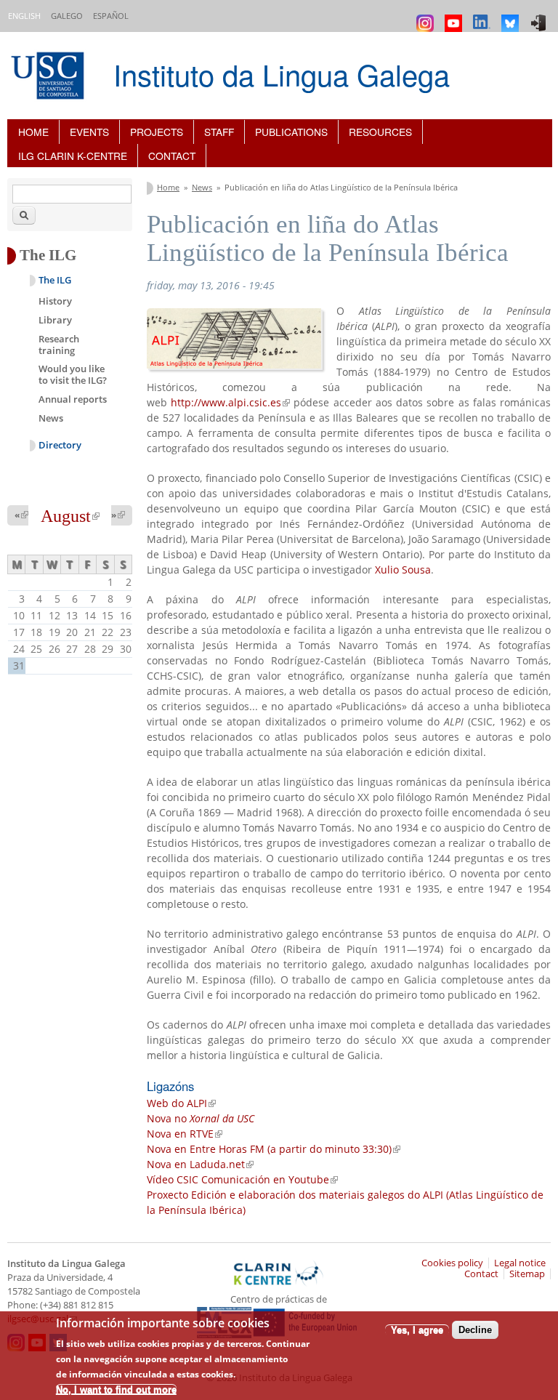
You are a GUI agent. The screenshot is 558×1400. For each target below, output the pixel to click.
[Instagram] (426, 16)
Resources (380, 131)
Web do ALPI (181, 1103)
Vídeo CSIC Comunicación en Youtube (242, 1179)
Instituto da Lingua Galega (281, 73)
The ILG (55, 280)
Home (33, 131)
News (202, 187)
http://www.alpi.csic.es (230, 402)
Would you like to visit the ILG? (73, 374)
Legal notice (520, 1263)
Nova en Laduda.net (200, 1164)
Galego (67, 15)
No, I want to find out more (116, 1389)
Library (55, 319)
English (24, 15)
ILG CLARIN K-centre (72, 155)
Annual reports (73, 399)
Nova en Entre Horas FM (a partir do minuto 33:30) (273, 1149)
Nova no (200, 1118)
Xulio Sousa (403, 569)
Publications (291, 131)
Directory (60, 445)
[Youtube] (455, 16)
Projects (156, 131)
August (70, 516)
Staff (219, 131)
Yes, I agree (417, 1329)
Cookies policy (452, 1263)
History (55, 300)
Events (89, 131)
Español (111, 15)
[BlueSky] (511, 16)
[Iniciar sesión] (540, 16)
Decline (475, 1329)
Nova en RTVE (184, 1133)
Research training (59, 344)
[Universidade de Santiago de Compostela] (49, 77)
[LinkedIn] (483, 16)
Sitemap (527, 1273)
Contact (171, 155)
